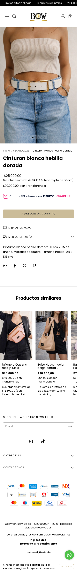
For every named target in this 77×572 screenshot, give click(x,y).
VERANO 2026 (21, 150)
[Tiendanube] (38, 553)
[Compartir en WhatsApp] (5, 265)
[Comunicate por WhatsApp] (69, 555)
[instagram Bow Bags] (31, 441)
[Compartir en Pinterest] (34, 265)
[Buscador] (14, 17)
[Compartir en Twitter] (25, 265)
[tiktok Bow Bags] (43, 441)
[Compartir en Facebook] (15, 265)
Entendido (66, 566)
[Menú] (7, 17)
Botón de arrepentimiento (38, 543)
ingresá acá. (38, 540)
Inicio (6, 150)
